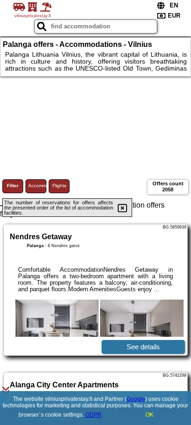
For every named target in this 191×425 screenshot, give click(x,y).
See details (143, 347)
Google (136, 399)
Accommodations (37, 185)
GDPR (93, 415)
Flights (59, 185)
